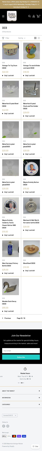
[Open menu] (3, 16)
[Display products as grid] (35, 38)
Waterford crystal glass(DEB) (8, 145)
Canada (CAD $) (8, 415)
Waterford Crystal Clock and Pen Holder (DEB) (30, 105)
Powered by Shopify (8, 446)
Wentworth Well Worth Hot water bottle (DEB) (31, 221)
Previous (8, 318)
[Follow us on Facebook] (3, 426)
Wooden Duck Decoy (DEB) (9, 302)
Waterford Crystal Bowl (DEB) (10, 104)
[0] (38, 16)
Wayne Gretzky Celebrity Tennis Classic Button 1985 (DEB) (9, 224)
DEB (3, 62)
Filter (7, 38)
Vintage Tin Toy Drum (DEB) (9, 67)
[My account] (34, 16)
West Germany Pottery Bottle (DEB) (10, 264)
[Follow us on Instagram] (7, 426)
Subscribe (21, 357)
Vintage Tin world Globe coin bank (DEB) (31, 67)
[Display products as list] (39, 38)
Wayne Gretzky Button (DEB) (31, 183)
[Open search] (29, 16)
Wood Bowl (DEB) (29, 263)
